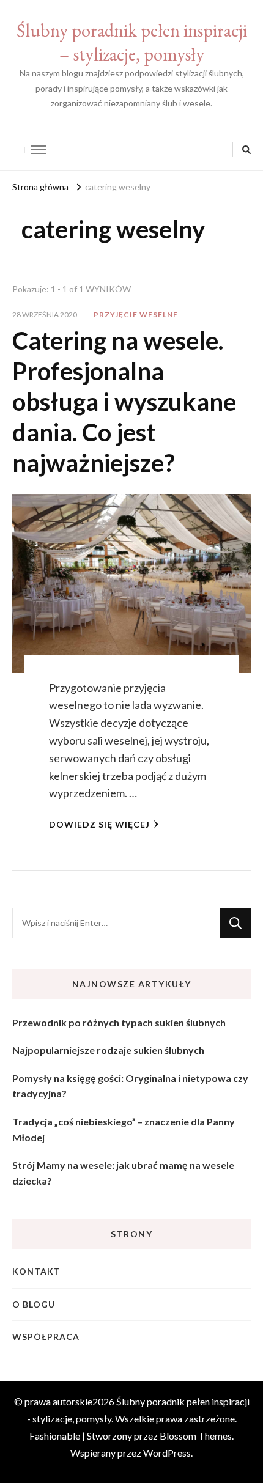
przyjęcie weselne (136, 314)
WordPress (167, 1453)
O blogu (33, 1304)
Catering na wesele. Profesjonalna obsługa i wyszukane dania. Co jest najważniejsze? (124, 401)
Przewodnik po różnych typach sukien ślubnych (119, 1022)
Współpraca (46, 1336)
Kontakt (36, 1271)
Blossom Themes (196, 1435)
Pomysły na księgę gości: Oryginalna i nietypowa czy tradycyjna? (130, 1086)
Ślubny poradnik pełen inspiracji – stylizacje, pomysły (132, 42)
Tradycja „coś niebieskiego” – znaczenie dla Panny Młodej (123, 1129)
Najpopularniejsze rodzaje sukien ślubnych (108, 1050)
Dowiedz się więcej (99, 824)
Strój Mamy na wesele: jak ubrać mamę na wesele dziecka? (123, 1173)
